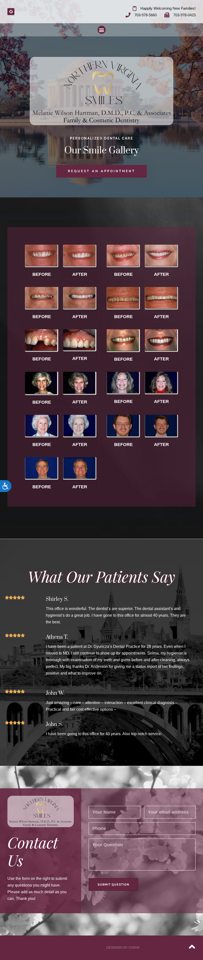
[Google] (10, 11)
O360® (134, 947)
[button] (102, 30)
